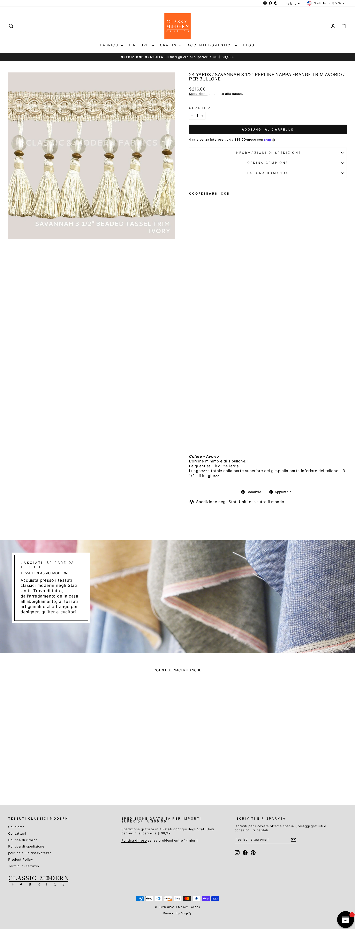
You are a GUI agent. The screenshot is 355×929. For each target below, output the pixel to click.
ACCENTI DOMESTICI (211, 45)
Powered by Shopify (177, 913)
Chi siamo (16, 827)
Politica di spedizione (26, 846)
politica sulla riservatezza (30, 853)
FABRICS (110, 45)
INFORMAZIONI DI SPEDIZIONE (268, 152)
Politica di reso (134, 840)
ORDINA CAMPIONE (268, 162)
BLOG (249, 45)
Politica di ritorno (23, 840)
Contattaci (17, 833)
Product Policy (20, 859)
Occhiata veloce (48, 758)
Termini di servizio (23, 866)
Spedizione (198, 94)
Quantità (200, 108)
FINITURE (140, 45)
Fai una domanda (268, 173)
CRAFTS (169, 45)
